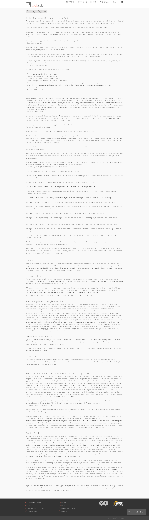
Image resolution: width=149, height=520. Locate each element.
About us (104, 2)
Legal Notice (32, 511)
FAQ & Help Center (68, 508)
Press (63, 506)
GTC (29, 506)
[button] (122, 2)
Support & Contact (34, 503)
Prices (93, 2)
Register (64, 511)
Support (70, 2)
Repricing (82, 2)
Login (114, 2)
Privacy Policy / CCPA (35, 508)
